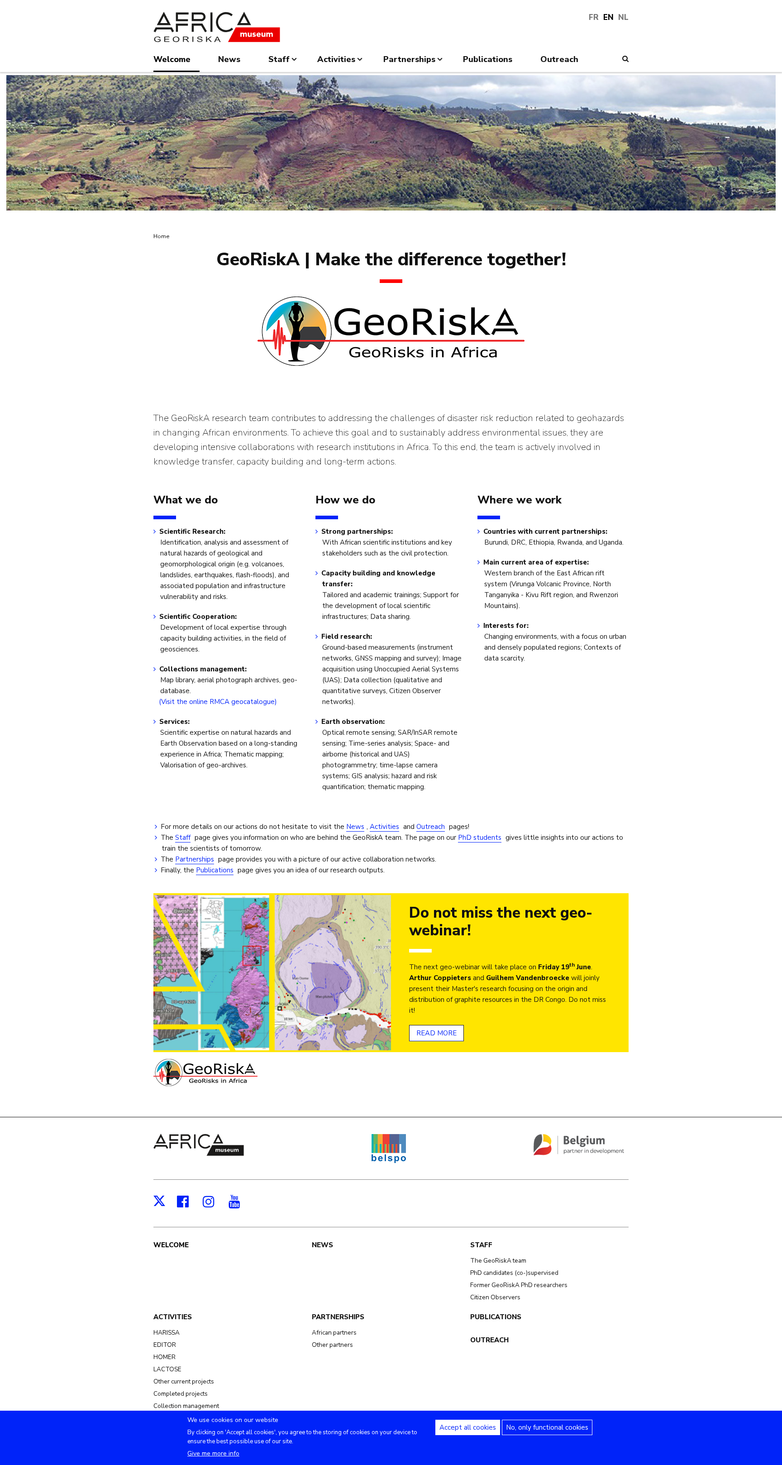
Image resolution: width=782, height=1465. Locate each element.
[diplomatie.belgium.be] (579, 1153)
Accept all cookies (467, 1427)
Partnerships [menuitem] (409, 63)
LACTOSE (167, 1369)
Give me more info (213, 1453)
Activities (384, 826)
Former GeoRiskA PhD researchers (518, 1285)
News (355, 826)
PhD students (479, 837)
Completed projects (180, 1393)
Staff (183, 837)
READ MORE (436, 1033)
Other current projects (183, 1381)
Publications (215, 870)
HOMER (164, 1357)
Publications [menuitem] (487, 59)
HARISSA (166, 1332)
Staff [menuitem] (279, 63)
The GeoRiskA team (498, 1260)
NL (623, 17)
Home (161, 236)
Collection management (186, 1406)
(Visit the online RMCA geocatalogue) (218, 701)
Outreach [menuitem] (559, 59)
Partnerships (194, 859)
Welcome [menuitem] (172, 59)
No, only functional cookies (547, 1427)
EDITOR (164, 1345)
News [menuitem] (229, 59)
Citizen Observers (495, 1297)
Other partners (332, 1345)
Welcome (171, 1245)
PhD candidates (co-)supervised (514, 1273)
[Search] (625, 58)
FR (594, 17)
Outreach (430, 826)
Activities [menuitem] (336, 63)
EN (608, 17)
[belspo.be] (388, 1161)
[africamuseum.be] (198, 1153)
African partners (334, 1332)
